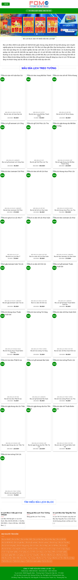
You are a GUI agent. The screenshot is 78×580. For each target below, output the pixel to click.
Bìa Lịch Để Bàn (53, 545)
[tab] (39, 39)
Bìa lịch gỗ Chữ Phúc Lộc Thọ (39, 162)
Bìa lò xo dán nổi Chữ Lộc (39, 302)
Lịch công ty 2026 (50, 551)
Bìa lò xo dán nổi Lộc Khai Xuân (39, 256)
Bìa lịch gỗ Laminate (31, 542)
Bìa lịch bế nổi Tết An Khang (64, 114)
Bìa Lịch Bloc (16, 539)
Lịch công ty (39, 551)
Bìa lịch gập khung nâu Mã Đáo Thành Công (64, 163)
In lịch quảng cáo (24, 551)
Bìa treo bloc (63, 545)
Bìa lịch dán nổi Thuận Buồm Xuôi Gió (65, 446)
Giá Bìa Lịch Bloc (33, 548)
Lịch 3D (32, 551)
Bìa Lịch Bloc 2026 (26, 539)
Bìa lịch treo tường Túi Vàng (39, 350)
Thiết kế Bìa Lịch (6, 561)
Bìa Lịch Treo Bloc (64, 542)
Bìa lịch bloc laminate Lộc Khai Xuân (65, 256)
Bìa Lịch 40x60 (6, 539)
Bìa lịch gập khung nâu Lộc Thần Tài (13, 445)
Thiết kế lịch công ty (18, 561)
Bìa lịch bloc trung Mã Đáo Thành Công (39, 115)
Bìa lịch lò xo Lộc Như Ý (13, 256)
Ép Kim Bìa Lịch (47, 561)
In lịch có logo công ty (63, 548)
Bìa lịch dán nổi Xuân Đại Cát (13, 114)
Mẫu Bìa (43, 555)
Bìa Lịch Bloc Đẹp (50, 539)
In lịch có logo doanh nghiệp (9, 551)
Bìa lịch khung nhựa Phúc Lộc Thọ (65, 210)
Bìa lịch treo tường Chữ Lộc (13, 493)
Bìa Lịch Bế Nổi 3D (7, 542)
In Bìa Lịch (43, 548)
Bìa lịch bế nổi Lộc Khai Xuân (39, 210)
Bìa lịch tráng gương (23, 545)
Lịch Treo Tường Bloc (33, 555)
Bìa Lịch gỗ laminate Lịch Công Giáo (13, 162)
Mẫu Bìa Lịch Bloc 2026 (8, 558)
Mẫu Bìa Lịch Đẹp (69, 558)
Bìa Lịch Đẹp (43, 545)
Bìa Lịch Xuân (34, 545)
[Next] (74, 25)
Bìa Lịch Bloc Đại (38, 539)
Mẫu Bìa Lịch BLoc (62, 555)
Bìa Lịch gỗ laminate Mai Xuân (39, 399)
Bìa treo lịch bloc (6, 548)
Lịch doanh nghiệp (62, 551)
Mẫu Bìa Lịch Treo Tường (43, 558)
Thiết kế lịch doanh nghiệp (33, 561)
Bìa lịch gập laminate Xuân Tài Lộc (13, 302)
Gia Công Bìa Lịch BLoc (19, 548)
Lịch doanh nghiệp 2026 (8, 555)
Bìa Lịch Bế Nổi (61, 539)
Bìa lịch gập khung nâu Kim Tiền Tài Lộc (39, 446)
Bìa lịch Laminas (43, 542)
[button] (6, 4)
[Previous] (4, 25)
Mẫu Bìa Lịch (51, 555)
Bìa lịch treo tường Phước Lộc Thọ (65, 399)
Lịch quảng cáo (21, 555)
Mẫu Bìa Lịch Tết (57, 558)
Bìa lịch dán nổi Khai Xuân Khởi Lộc (65, 350)
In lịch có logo (51, 548)
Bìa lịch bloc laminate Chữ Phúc (13, 210)
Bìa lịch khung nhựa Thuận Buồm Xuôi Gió (13, 351)
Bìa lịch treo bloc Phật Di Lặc (13, 399)
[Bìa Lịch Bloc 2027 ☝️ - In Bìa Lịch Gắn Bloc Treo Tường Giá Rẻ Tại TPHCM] (39, 4)
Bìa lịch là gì (53, 542)
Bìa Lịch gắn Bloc (19, 542)
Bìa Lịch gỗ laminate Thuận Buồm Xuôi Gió (65, 303)
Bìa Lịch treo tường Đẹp (8, 545)
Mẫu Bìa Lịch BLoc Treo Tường (26, 558)
